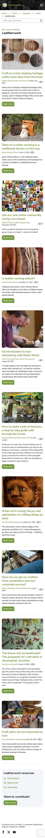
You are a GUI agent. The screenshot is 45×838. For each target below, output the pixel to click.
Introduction (13, 778)
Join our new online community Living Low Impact (21, 217)
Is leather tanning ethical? (18, 278)
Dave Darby (6, 739)
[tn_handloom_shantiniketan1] (22, 634)
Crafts (38, 13)
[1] (22, 561)
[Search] (41, 20)
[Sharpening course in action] (22, 329)
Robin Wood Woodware (24, 359)
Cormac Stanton (8, 438)
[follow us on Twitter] (8, 832)
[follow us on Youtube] (14, 832)
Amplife (15, 664)
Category (26, 13)
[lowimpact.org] (13, 5)
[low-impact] (22, 195)
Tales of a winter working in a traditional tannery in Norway (21, 146)
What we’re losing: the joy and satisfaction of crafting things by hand (22, 514)
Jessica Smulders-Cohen (11, 588)
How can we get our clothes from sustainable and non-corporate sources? (20, 580)
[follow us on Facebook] (3, 832)
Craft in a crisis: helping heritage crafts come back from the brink (22, 75)
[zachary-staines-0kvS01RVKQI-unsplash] (22, 54)
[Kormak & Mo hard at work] (22, 407)
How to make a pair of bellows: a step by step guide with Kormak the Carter (22, 430)
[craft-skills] (22, 714)
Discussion (12, 787)
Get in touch (10, 802)
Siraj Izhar (6, 664)
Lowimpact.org (23, 81)
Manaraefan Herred (24, 438)
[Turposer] (22, 127)
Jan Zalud (5, 522)
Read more (7, 103)
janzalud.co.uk (17, 522)
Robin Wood (7, 359)
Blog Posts (12, 782)
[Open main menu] (41, 5)
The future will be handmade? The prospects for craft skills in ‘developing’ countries (22, 656)
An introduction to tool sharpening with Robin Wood (20, 353)
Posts (14, 13)
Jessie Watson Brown (10, 152)
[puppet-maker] (22, 491)
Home (4, 13)
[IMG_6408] (22, 261)
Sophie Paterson (8, 81)
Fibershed (27, 588)
